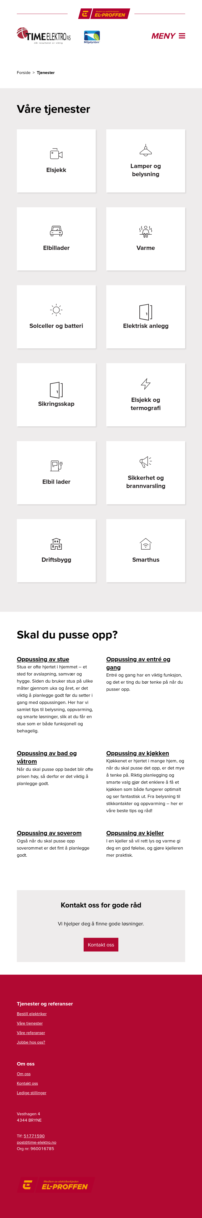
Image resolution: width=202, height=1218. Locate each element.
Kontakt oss (101, 945)
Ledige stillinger (31, 1092)
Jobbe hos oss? (31, 1042)
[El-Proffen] (104, 13)
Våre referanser (31, 1032)
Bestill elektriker (32, 1013)
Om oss (24, 1073)
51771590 (34, 1135)
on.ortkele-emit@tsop (36, 1142)
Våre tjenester (30, 1023)
